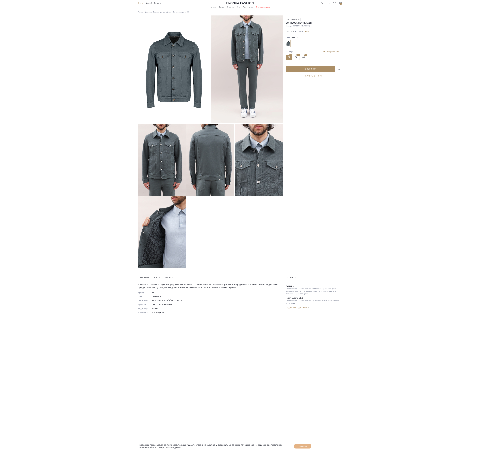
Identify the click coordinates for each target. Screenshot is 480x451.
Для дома (157, 3)
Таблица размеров (331, 51)
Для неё (149, 3)
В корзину (310, 69)
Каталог (213, 7)
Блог (238, 7)
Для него (141, 3)
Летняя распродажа (263, 7)
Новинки (230, 7)
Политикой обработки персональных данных (159, 447)
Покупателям (248, 7)
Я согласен (302, 446)
